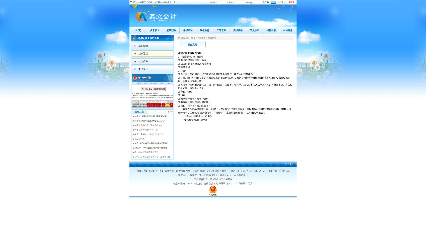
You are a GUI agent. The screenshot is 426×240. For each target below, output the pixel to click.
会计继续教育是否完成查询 (146, 152)
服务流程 (143, 53)
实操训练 (238, 30)
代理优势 (143, 61)
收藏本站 (282, 2)
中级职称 (188, 30)
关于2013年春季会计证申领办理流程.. (151, 143)
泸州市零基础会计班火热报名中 (148, 125)
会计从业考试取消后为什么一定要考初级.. (152, 157)
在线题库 (288, 30)
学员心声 (254, 30)
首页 (193, 37)
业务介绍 (143, 45)
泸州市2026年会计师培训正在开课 (149, 121)
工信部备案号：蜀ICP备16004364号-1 (213, 179)
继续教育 (204, 30)
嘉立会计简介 (140, 139)
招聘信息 (271, 30)
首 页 (138, 30)
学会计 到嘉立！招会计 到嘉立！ (148, 134)
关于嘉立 (154, 30)
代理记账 (221, 30)
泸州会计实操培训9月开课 (146, 130)
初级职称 (171, 30)
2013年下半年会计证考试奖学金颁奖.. (151, 148)
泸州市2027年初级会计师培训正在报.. (151, 116)
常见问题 (143, 69)
